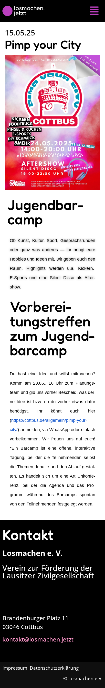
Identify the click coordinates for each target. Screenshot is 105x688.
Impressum (15, 668)
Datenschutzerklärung (54, 668)
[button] (94, 11)
